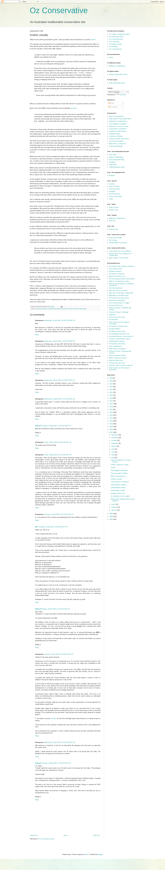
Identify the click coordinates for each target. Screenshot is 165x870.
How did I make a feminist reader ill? (121, 365)
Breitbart (111, 175)
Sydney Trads (113, 210)
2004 (111, 519)
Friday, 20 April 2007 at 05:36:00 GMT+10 (57, 442)
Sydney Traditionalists (116, 157)
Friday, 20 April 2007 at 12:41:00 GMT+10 (57, 455)
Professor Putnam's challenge (118, 312)
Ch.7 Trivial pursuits (115, 49)
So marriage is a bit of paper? (120, 496)
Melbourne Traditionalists (117, 66)
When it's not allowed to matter (119, 281)
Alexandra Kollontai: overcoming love (121, 336)
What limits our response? (117, 143)
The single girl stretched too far (119, 334)
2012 (111, 418)
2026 (111, 378)
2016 (111, 406)
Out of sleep (113, 240)
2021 (111, 392)
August (113, 446)
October (114, 440)
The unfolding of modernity (117, 124)
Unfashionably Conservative (118, 242)
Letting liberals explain (118, 487)
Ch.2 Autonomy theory (116, 36)
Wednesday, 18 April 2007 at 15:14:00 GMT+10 (59, 399)
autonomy (38, 308)
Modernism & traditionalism (118, 121)
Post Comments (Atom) (46, 839)
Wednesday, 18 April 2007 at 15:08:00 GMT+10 (59, 380)
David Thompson (114, 194)
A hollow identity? (114, 329)
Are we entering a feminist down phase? (122, 279)
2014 (111, 412)
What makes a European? (117, 349)
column (93, 39)
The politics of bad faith (116, 274)
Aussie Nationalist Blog (116, 159)
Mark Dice (112, 221)
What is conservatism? (116, 116)
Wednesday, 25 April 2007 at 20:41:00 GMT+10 (59, 742)
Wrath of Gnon (113, 207)
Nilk (36, 527)
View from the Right (115, 238)
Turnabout (112, 162)
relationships (82, 308)
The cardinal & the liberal (117, 344)
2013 (111, 415)
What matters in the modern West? (120, 119)
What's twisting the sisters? (118, 358)
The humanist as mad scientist (119, 298)
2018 (111, 401)
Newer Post (34, 835)
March (113, 504)
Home (65, 835)
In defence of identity (116, 136)
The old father (113, 319)
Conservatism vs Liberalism (120, 482)
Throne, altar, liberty (115, 196)
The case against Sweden (117, 355)
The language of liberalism (119, 470)
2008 (111, 429)
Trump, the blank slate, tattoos (119, 139)
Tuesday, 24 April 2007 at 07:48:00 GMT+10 (58, 654)
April (113, 457)
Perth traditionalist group (117, 83)
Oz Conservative (59, 10)
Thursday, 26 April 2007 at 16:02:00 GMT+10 (56, 763)
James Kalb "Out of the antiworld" (120, 251)
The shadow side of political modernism (122, 266)
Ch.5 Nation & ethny (115, 44)
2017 (111, 404)
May (113, 455)
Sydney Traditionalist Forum (118, 74)
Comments (113, 107)
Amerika (111, 184)
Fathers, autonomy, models (120, 465)
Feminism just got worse (117, 317)
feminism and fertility (54, 308)
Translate (123, 94)
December (114, 435)
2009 (111, 426)
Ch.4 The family (114, 41)
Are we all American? (116, 305)
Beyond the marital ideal (117, 300)
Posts (112, 103)
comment (53, 718)
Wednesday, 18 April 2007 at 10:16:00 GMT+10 (59, 341)
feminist (73, 108)
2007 (111, 432)
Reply (37, 334)
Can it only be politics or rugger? (119, 303)
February (114, 507)
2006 (111, 514)
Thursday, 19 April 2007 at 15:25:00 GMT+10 (56, 426)
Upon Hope (112, 154)
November (114, 437)
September (115, 443)
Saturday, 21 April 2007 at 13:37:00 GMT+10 (58, 514)
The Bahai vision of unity (117, 331)
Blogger (100, 854)
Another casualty (116, 479)
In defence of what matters (117, 131)
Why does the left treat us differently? (121, 293)
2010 (111, 424)
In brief (113, 467)
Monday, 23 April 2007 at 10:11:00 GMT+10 (56, 609)
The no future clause (115, 269)
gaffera (86, 854)
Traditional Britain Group (117, 167)
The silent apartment (115, 288)
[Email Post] (61, 306)
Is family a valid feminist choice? (119, 339)
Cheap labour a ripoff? (118, 490)
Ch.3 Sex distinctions (116, 39)
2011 (111, 421)
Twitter (111, 57)
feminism (45, 308)
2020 (111, 395)
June (113, 452)
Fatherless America (115, 271)
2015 (111, 409)
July (112, 449)
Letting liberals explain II (117, 341)
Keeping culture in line (118, 493)
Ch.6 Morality (113, 46)
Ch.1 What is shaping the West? (119, 34)
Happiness (112, 314)
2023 (111, 386)
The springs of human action (118, 326)
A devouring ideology (115, 146)
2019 (111, 398)
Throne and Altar (114, 189)
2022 (111, 389)
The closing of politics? (116, 141)
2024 (111, 384)
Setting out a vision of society (118, 126)
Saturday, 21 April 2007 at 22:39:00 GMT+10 (52, 527)
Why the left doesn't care (117, 276)
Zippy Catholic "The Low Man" (119, 258)
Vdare (111, 199)
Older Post (96, 835)
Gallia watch (113, 164)
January (114, 510)
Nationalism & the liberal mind (118, 295)
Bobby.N (38, 426)
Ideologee (112, 191)
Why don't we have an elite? (118, 290)
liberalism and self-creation (69, 308)
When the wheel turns (116, 360)
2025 (111, 381)
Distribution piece (114, 134)
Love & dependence (115, 346)
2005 (111, 516)
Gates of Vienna (114, 186)
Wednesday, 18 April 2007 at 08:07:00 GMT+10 (59, 320)
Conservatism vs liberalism (118, 129)
